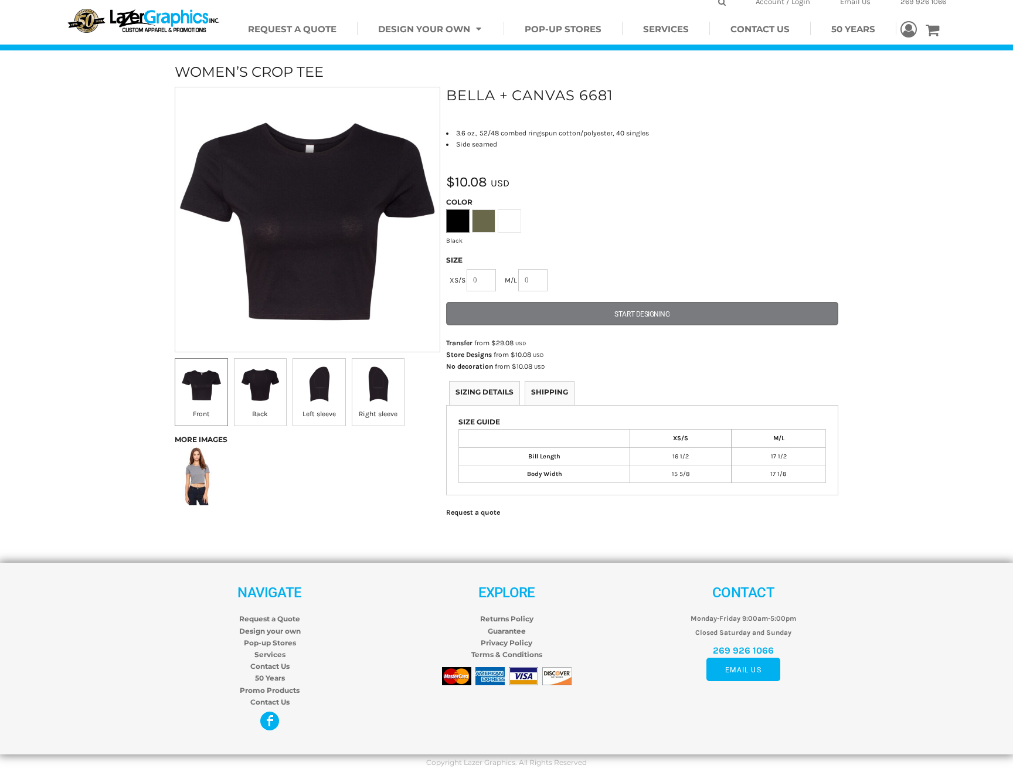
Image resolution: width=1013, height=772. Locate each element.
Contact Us (270, 666)
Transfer (459, 343)
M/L (511, 280)
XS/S (457, 280)
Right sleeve (378, 414)
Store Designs (469, 355)
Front (201, 414)
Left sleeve (319, 414)
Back (260, 414)
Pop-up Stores (270, 642)
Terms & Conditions (506, 654)
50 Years (270, 678)
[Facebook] (269, 721)
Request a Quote (269, 618)
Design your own (270, 631)
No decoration (469, 366)
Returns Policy (506, 618)
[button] (431, 28)
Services (269, 654)
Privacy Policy (506, 642)
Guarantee (507, 631)
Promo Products (270, 690)
